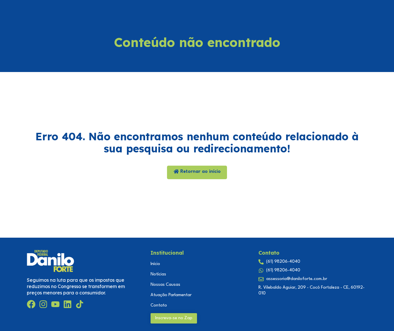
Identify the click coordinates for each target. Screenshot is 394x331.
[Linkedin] (67, 304)
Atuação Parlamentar (171, 295)
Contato (159, 305)
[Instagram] (43, 304)
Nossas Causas (165, 285)
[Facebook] (31, 304)
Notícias (158, 274)
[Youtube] (55, 304)
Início (155, 264)
